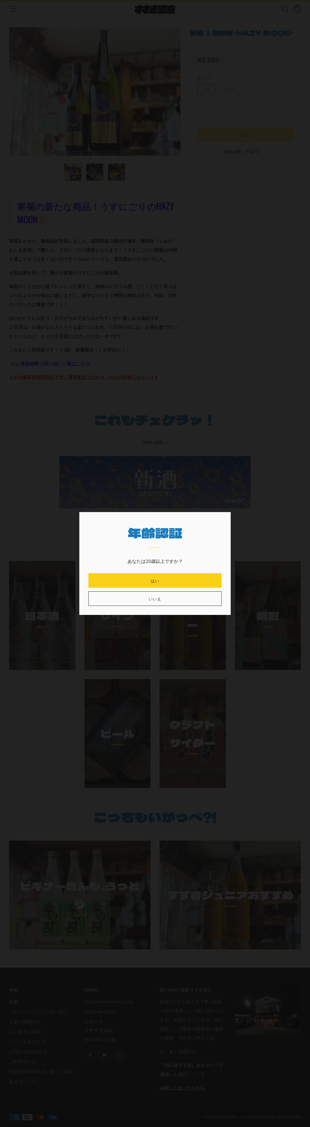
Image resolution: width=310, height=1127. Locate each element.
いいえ (155, 599)
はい (155, 580)
